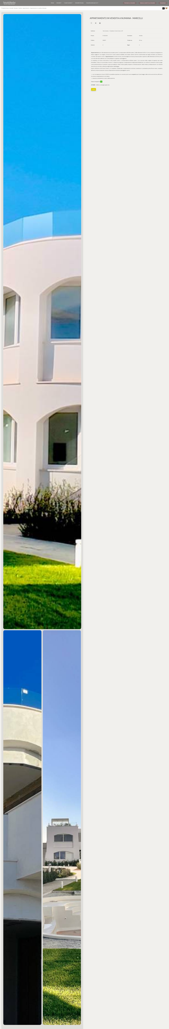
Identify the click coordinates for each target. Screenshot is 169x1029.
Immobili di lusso (79, 3)
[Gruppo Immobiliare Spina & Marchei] (9, 3)
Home (52, 3)
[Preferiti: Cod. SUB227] (91, 23)
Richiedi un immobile (130, 3)
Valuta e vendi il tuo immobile (147, 3)
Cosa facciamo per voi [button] (92, 3)
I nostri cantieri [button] (68, 3)
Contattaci (163, 3)
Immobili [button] (59, 3)
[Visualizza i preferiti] (166, 9)
